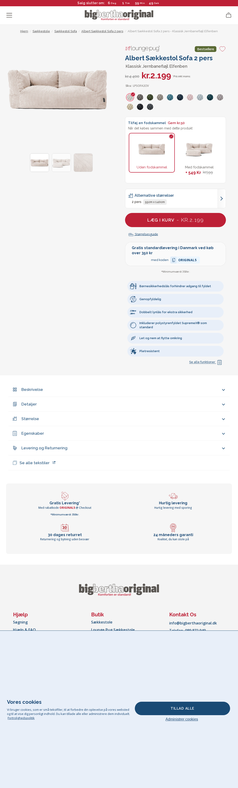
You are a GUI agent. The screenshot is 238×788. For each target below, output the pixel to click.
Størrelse (30, 418)
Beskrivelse (32, 389)
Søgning (20, 622)
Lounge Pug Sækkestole (113, 629)
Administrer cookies (181, 719)
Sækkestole (101, 622)
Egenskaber (32, 433)
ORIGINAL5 (187, 261)
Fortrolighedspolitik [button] (21, 718)
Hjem (24, 31)
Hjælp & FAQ (24, 629)
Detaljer (29, 404)
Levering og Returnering (44, 448)
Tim (127, 3)
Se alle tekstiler (35, 462)
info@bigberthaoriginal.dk (193, 623)
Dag (113, 3)
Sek (156, 3)
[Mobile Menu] (9, 15)
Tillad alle (182, 708)
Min (142, 3)
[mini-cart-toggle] (228, 15)
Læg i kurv (175, 220)
